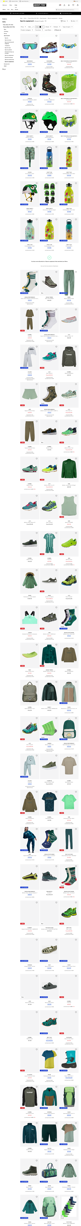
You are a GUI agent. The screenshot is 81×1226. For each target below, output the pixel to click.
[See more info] (30, 68)
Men (11, 5)
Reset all (58, 30)
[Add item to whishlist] (37, 36)
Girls (25, 18)
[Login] (64, 5)
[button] (64, 21)
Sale (29, 26)
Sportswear (43, 18)
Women (5, 5)
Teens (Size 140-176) (33, 18)
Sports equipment (52, 18)
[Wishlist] (73, 5)
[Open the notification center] (69, 5)
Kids (16, 5)
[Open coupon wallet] (60, 5)
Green (60, 18)
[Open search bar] (56, 9)
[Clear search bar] (77, 9)
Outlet (6, 1)
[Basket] (78, 5)
